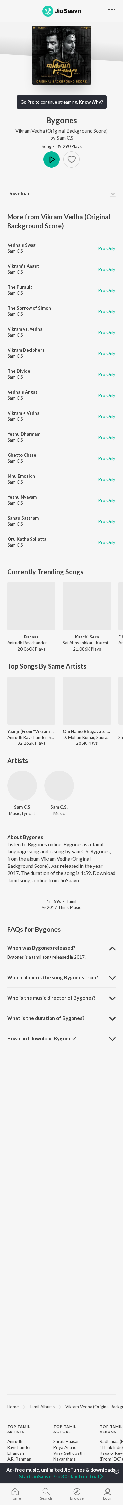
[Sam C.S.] (59, 786)
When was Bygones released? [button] (41, 948)
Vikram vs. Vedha (25, 329)
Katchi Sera (87, 636)
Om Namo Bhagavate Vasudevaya (87, 731)
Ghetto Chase (22, 455)
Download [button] (19, 193)
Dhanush (15, 1453)
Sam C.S (65, 138)
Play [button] (51, 159)
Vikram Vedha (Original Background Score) (61, 131)
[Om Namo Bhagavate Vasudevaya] (87, 701)
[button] (71, 159)
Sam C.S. (59, 807)
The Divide (19, 371)
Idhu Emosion (21, 476)
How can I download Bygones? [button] (41, 1038)
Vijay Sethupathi (69, 1453)
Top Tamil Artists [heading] (18, 1429)
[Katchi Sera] (87, 606)
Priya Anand (65, 1447)
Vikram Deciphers (26, 350)
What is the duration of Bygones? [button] (45, 1018)
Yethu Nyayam (22, 497)
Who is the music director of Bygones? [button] (51, 998)
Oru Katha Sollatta (27, 539)
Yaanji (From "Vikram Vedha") (31, 731)
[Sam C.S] (22, 786)
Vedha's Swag (22, 245)
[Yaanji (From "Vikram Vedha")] (31, 701)
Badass (31, 636)
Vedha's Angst (22, 392)
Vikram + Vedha (23, 413)
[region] (61, 1406)
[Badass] (31, 606)
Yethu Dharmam (24, 434)
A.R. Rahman (19, 1459)
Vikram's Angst (23, 266)
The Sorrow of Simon (29, 308)
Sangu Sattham (23, 518)
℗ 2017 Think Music (61, 907)
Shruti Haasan (66, 1441)
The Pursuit (20, 287)
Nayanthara (64, 1459)
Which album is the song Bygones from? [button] (52, 977)
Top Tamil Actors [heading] (64, 1429)
